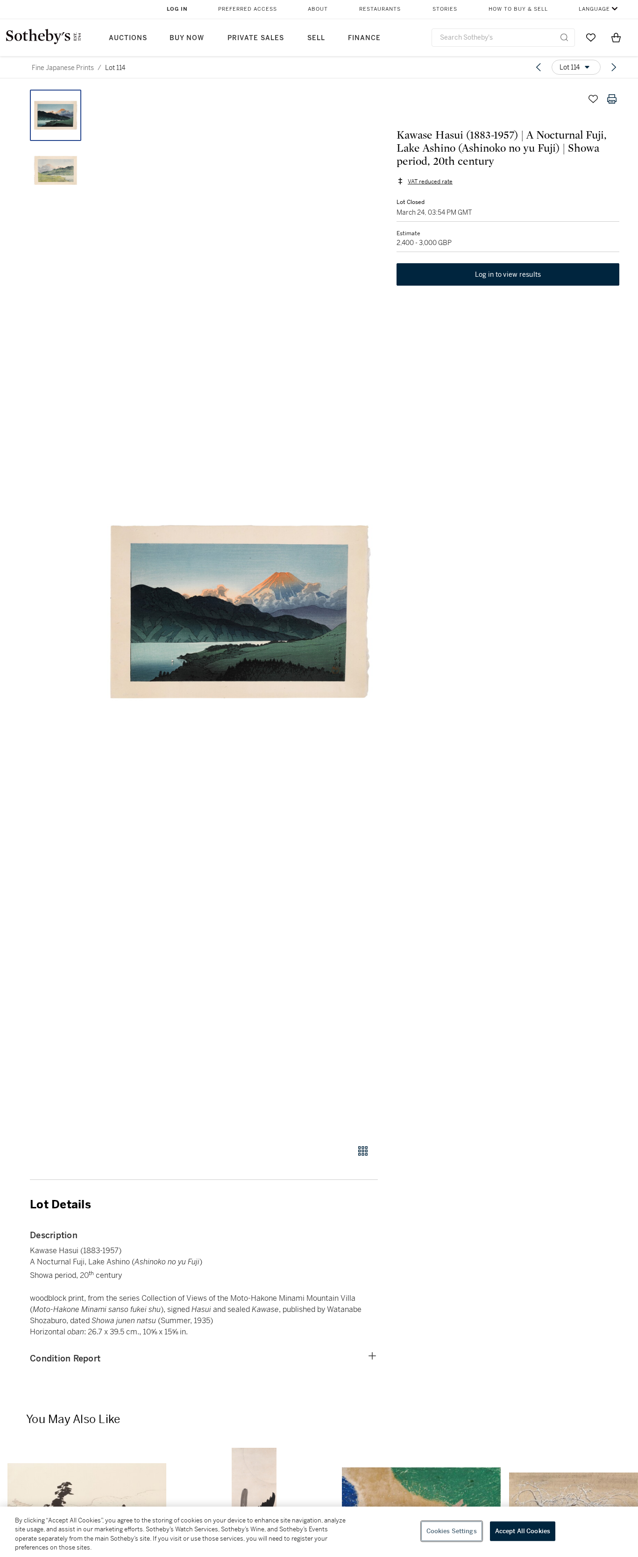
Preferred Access (247, 9)
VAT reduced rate (430, 181)
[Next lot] (613, 67)
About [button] (318, 9)
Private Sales (255, 38)
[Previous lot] (538, 67)
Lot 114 (115, 67)
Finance (364, 38)
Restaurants (380, 9)
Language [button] (594, 9)
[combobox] (503, 37)
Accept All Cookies (522, 1531)
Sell (316, 38)
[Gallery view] (362, 1151)
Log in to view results (508, 274)
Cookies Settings (451, 1531)
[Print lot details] (611, 98)
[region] (319, 1532)
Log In (177, 9)
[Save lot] (593, 98)
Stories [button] (444, 9)
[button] (239, 612)
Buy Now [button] (187, 38)
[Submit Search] (564, 37)
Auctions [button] (128, 38)
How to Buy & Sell (518, 9)
